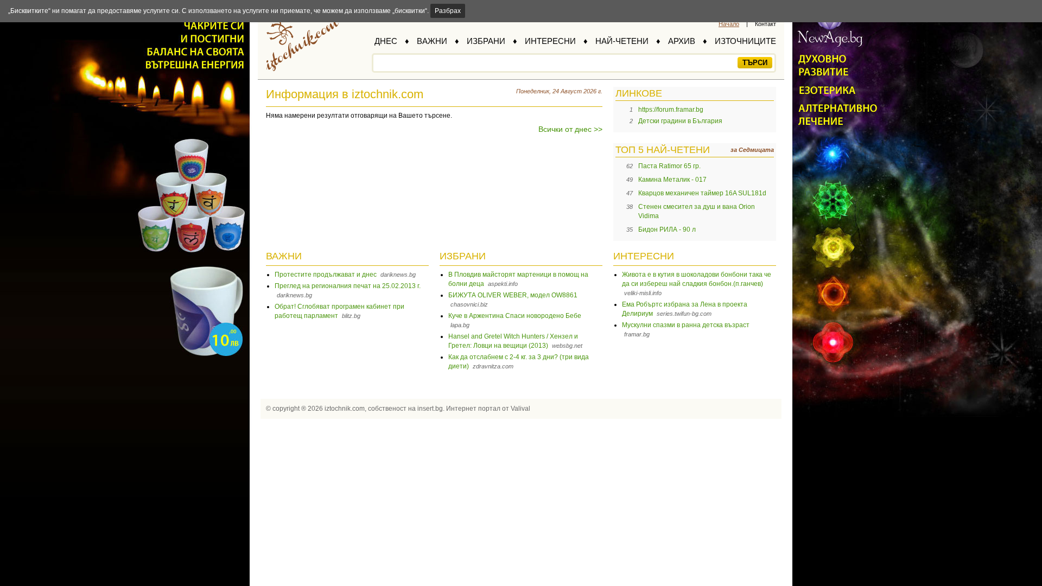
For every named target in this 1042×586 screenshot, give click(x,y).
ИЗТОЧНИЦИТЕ (745, 41)
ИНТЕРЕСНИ (550, 41)
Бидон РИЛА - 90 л (667, 229)
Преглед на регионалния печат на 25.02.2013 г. (348, 286)
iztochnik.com (345, 408)
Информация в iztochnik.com (344, 94)
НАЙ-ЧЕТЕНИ (622, 41)
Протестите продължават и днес (326, 274)
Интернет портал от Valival (488, 408)
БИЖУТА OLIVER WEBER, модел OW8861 (512, 295)
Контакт (765, 24)
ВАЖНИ (432, 41)
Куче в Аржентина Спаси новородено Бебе (514, 316)
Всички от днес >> (570, 129)
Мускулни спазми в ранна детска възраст (685, 325)
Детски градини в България (680, 121)
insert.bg (430, 408)
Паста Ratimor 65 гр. (669, 166)
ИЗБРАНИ (486, 41)
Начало (729, 24)
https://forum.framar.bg (670, 109)
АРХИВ (681, 41)
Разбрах (448, 11)
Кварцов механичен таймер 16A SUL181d (702, 193)
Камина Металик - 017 (672, 179)
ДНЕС (385, 41)
